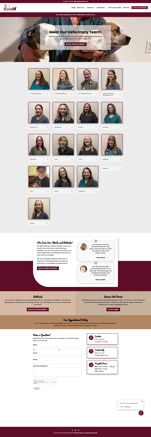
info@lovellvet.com (101, 355)
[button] (141, 412)
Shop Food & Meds (114, 7)
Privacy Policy (78, 433)
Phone (35, 359)
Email (35, 353)
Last (59, 350)
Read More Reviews (48, 268)
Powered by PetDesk (90, 433)
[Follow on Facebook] (72, 430)
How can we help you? (40, 366)
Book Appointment (140, 7)
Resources (101, 7)
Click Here (113, 309)
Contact (126, 7)
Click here (81, 15)
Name (35, 345)
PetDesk (11, 300)
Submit (36, 389)
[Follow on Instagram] (75, 430)
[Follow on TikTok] (78, 430)
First (34, 350)
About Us (80, 7)
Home (73, 7)
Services (90, 7)
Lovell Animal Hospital (81, 36)
